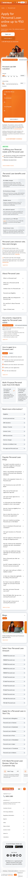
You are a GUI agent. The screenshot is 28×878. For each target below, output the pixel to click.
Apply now (8, 34)
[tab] (10, 60)
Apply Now (5, 265)
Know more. (10, 875)
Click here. (17, 254)
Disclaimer (22, 870)
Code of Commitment (18, 872)
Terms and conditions (13, 870)
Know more (4, 30)
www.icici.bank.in (18, 128)
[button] (14, 615)
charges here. (5, 262)
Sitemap (5, 870)
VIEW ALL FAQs (6, 607)
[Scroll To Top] (24, 789)
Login (22, 2)
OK (15, 874)
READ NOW (5, 640)
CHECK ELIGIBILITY (8, 38)
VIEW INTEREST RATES (8, 165)
